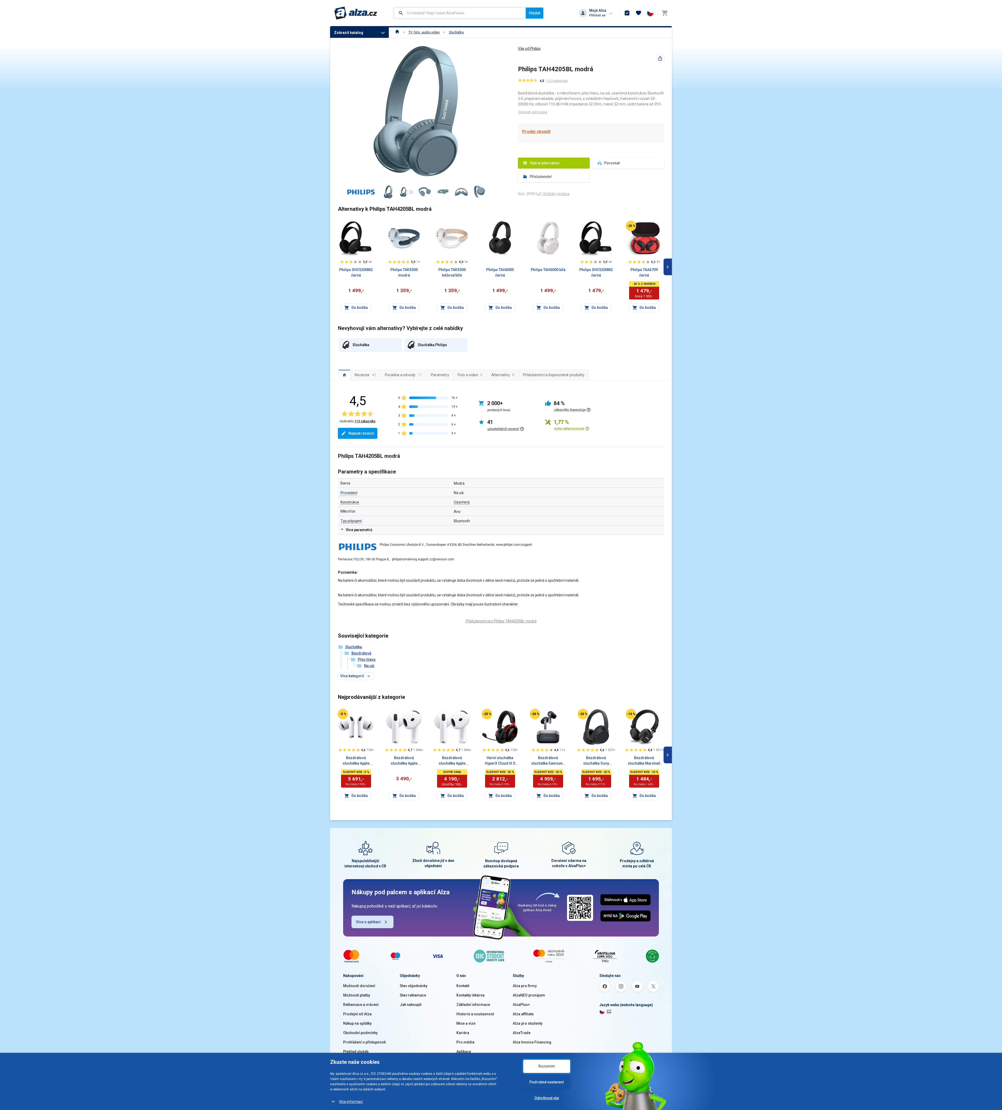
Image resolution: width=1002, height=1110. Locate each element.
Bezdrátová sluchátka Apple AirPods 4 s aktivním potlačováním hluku (451, 761)
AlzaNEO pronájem (529, 995)
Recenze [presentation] (365, 375)
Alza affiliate (523, 1014)
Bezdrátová (361, 653)
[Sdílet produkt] (660, 58)
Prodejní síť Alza (357, 1014)
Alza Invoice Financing (532, 1042)
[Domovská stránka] (397, 32)
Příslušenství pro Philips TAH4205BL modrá (501, 621)
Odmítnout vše (546, 1098)
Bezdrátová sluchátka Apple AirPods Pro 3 (356, 761)
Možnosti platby (356, 995)
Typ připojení (351, 521)
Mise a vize (465, 1023)
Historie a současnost (475, 1014)
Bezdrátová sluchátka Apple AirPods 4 (404, 761)
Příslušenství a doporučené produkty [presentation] (553, 375)
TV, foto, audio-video (424, 32)
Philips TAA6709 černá (644, 272)
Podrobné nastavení (546, 1082)
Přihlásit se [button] (597, 15)
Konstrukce (350, 502)
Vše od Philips (529, 48)
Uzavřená (462, 502)
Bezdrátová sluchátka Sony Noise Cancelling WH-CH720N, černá (596, 761)
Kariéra (462, 1033)
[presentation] (344, 375)
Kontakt (462, 986)
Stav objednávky (413, 986)
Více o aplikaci (368, 922)
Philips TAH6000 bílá (548, 270)
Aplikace (463, 1051)
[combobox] (460, 13)
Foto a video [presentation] (470, 375)
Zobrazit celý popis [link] (532, 112)
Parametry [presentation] (440, 375)
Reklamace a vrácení (361, 1005)
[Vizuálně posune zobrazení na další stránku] (668, 267)
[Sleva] (631, 226)
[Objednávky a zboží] (627, 13)
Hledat (534, 13)
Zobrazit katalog (348, 33)
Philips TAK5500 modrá (404, 272)
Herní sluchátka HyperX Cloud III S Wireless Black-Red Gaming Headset (500, 761)
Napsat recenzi (361, 433)
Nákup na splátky (357, 1023)
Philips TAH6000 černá (500, 272)
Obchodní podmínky (360, 1033)
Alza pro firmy (525, 986)
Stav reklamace (413, 995)
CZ (609, 1011)
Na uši (369, 666)
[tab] (344, 375)
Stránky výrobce (556, 194)
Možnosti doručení (359, 986)
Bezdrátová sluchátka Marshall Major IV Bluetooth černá (644, 761)
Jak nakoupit (410, 1005)
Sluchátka (456, 32)
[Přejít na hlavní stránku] (355, 13)
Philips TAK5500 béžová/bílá (452, 272)
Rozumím (546, 1066)
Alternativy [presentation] (503, 375)
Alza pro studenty (527, 1023)
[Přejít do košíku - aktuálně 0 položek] (664, 13)
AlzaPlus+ (521, 1005)
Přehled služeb (355, 1051)
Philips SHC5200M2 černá (356, 272)
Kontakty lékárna (470, 995)
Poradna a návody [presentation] (403, 375)
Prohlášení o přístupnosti (364, 1042)
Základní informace (473, 1005)
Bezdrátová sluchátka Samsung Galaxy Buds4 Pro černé (548, 761)
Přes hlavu (366, 659)
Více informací (351, 1102)
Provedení (349, 493)
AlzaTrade (521, 1033)
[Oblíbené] (638, 13)
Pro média (465, 1042)
